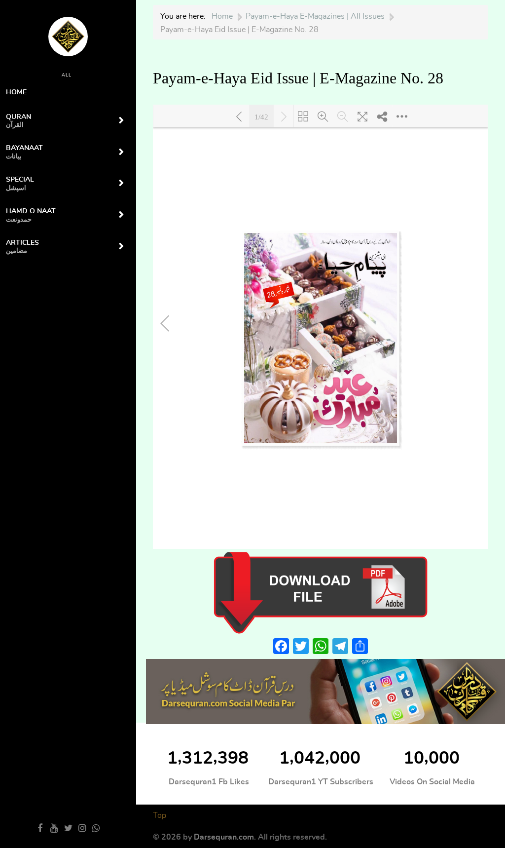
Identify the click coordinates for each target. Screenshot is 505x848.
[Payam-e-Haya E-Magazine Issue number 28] (321, 591)
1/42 (261, 116)
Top (159, 815)
